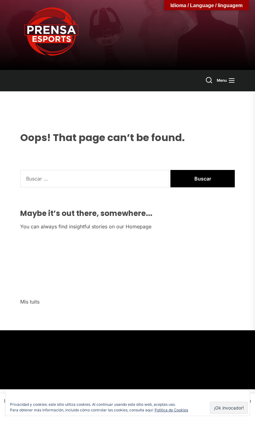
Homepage (138, 226)
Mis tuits (29, 302)
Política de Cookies (171, 410)
